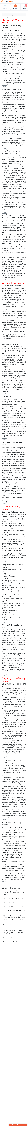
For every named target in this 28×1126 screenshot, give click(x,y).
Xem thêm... (5, 947)
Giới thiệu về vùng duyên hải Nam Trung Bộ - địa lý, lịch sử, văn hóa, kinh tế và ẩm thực (13, 932)
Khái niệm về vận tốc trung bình (13, 906)
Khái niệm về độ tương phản (11, 938)
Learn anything (7, 15)
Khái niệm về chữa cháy (10, 902)
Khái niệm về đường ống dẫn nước (13, 898)
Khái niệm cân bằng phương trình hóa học (13, 925)
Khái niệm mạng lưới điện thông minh (12, 942)
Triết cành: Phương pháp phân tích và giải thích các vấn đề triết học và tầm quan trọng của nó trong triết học (14, 918)
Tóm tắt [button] (4, 86)
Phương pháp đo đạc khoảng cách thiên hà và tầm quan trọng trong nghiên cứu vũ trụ (14, 892)
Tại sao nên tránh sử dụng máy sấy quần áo (14, 911)
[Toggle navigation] (26, 1)
